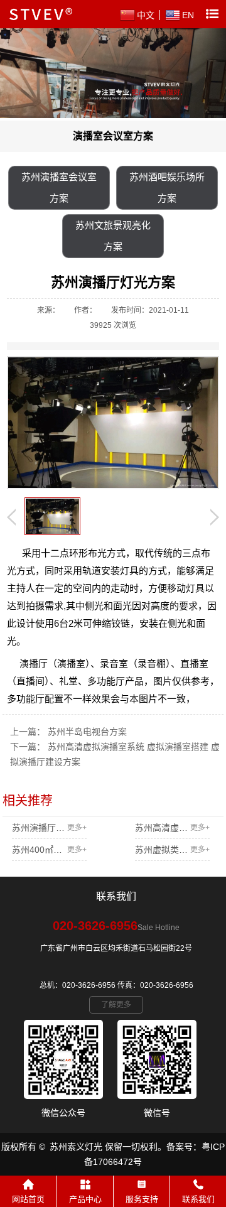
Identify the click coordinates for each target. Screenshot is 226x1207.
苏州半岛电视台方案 (87, 732)
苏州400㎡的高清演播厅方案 (49, 850)
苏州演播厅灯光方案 (49, 828)
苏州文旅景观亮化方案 (113, 236)
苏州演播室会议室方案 (59, 187)
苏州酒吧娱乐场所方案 (167, 187)
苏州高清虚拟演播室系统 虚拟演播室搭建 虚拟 (172, 828)
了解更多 (116, 1004)
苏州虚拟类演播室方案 (172, 850)
